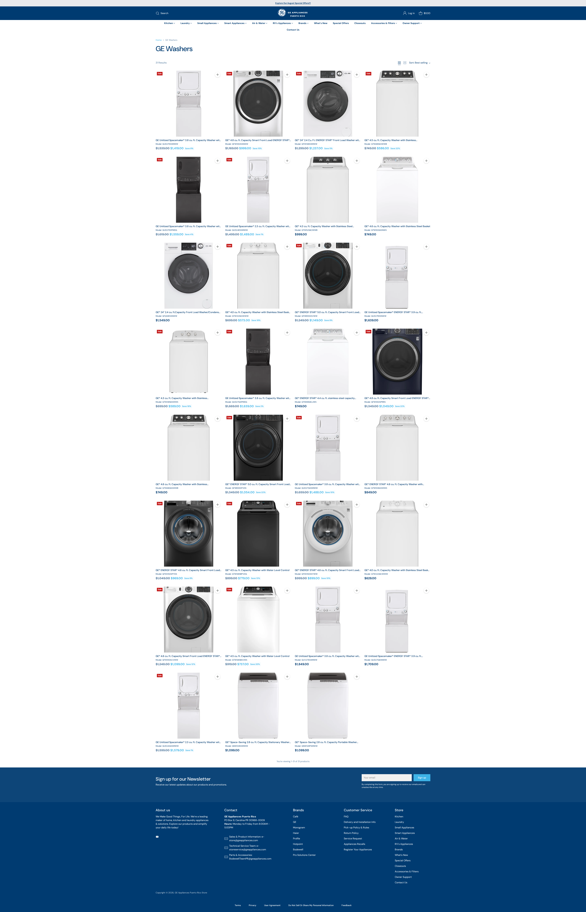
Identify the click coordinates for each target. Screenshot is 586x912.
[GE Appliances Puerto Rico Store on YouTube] (157, 837)
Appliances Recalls (354, 844)
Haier (296, 833)
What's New (401, 855)
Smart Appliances (405, 833)
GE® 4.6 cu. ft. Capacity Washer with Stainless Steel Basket (397, 226)
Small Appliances (404, 827)
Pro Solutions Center (304, 855)
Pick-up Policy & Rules (356, 827)
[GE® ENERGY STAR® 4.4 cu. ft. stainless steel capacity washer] (328, 362)
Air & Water (401, 838)
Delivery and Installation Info (360, 822)
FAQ (346, 816)
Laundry (399, 822)
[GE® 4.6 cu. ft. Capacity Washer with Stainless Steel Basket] (397, 190)
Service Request (353, 838)
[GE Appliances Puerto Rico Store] (293, 13)
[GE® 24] (328, 104)
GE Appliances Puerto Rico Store (191, 892)
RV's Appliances (404, 844)
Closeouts (400, 866)
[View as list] (405, 63)
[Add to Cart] (217, 74)
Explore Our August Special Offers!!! (293, 3)
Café (295, 816)
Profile (296, 838)
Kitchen (399, 816)
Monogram (299, 827)
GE (294, 822)
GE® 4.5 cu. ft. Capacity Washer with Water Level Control (257, 570)
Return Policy (351, 833)
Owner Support (403, 877)
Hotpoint (298, 844)
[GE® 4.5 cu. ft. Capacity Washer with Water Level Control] (258, 534)
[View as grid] (399, 63)
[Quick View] (217, 81)
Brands (399, 849)
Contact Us (401, 882)
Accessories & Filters (407, 871)
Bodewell (298, 849)
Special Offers (403, 860)
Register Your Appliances (358, 849)
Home (159, 40)
